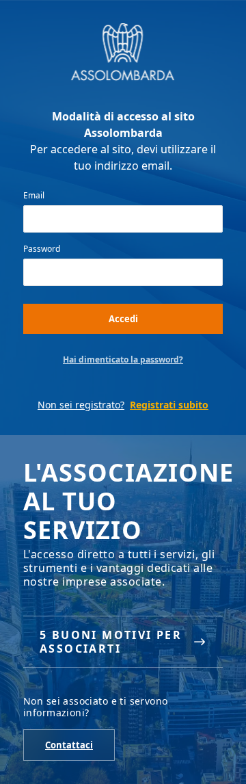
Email (33, 195)
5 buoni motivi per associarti (111, 641)
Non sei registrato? (81, 404)
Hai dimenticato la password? (123, 360)
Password (41, 249)
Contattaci (69, 745)
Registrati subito (169, 404)
